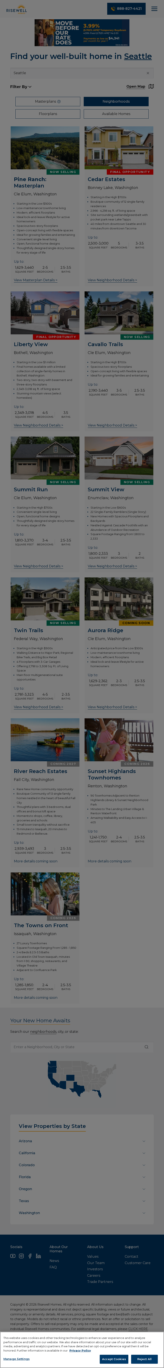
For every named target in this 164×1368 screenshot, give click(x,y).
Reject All (144, 1359)
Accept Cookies (114, 1359)
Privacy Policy (80, 1350)
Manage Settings (16, 1359)
